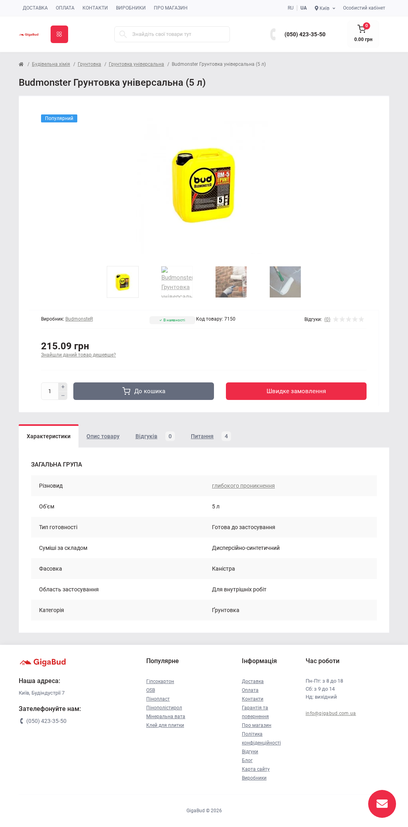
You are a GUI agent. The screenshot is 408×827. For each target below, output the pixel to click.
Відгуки (250, 751)
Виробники (131, 8)
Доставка (35, 8)
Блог (247, 760)
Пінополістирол (164, 708)
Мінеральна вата (165, 716)
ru (291, 8)
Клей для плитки (165, 725)
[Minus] (63, 396)
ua (303, 8)
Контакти (95, 8)
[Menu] (59, 34)
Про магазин (171, 8)
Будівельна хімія (51, 64)
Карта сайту (256, 769)
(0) (327, 319)
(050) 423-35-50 (305, 34)
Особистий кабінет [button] (364, 8)
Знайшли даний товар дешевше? (78, 355)
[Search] (123, 34)
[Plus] (63, 386)
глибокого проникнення (243, 485)
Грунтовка (89, 64)
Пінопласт (158, 699)
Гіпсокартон (160, 681)
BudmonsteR (79, 319)
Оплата (65, 8)
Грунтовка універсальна (136, 64)
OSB (150, 690)
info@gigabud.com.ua (331, 713)
